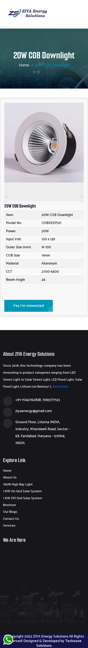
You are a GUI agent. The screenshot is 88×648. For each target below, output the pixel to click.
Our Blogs (10, 512)
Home (24, 65)
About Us (10, 477)
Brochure (9, 505)
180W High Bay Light (18, 484)
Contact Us (11, 519)
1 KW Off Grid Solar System (22, 498)
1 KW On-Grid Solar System (22, 491)
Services (9, 525)
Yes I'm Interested (28, 306)
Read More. (60, 386)
